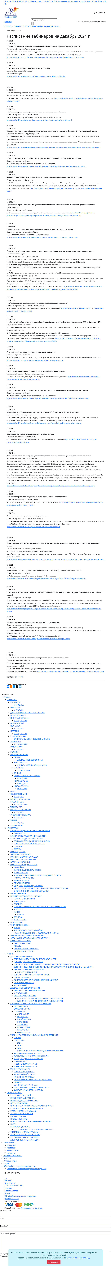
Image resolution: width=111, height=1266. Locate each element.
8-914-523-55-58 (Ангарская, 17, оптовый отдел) (64, 1)
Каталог (8, 22)
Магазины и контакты (14, 1185)
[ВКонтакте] (8, 686)
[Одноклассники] (11, 686)
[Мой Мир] (14, 686)
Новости (19, 677)
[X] (17, 686)
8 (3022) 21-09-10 (12, 1198)
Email (2, 1218)
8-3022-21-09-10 (11, 1)
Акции (7, 1193)
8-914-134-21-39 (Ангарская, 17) (31, 1)
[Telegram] (20, 686)
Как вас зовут (5, 1211)
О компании (10, 1183)
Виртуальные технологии (31, 1208)
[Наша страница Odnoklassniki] (6, 1177)
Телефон (4, 1226)
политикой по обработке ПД (77, 1258)
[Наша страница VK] (7, 1177)
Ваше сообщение (8, 1233)
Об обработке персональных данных (20, 1196)
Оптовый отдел (11, 1191)
